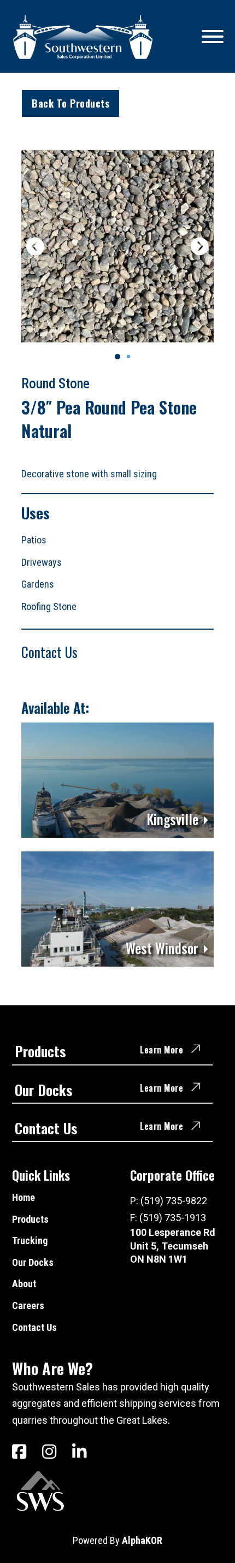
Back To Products (70, 103)
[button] (117, 356)
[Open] (213, 36)
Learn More (161, 1049)
